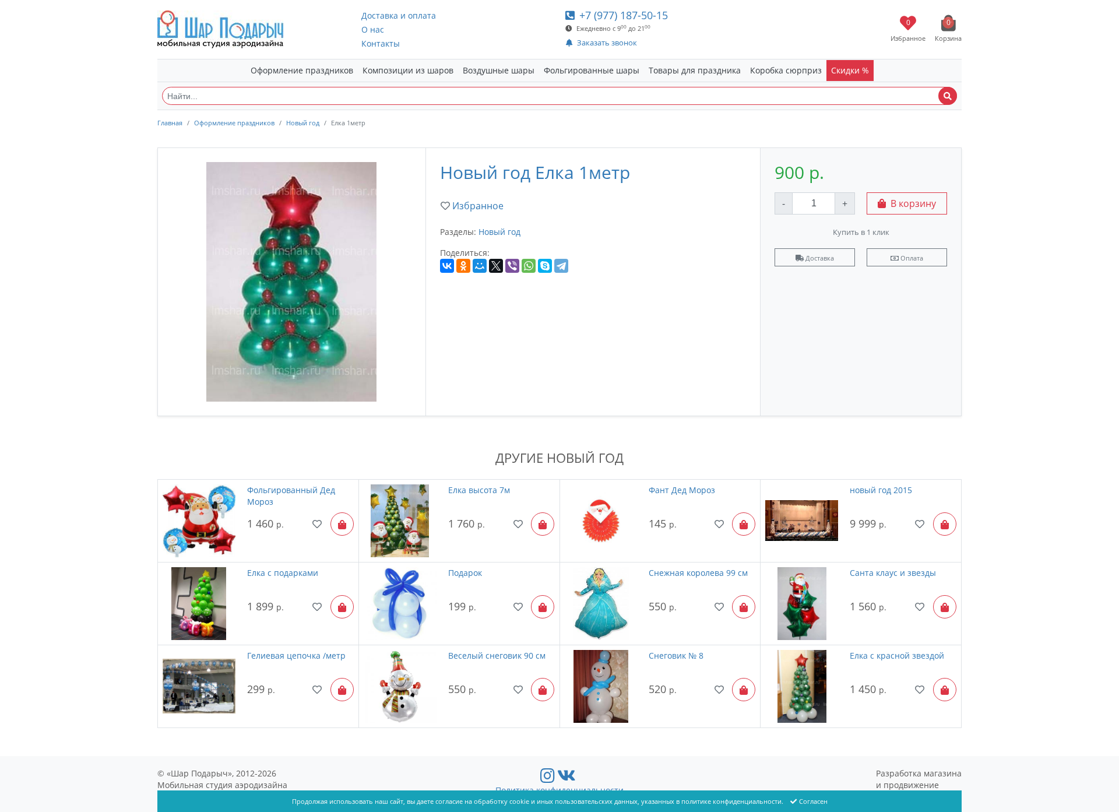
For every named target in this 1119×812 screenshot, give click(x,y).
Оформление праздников (302, 70)
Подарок (465, 572)
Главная (169, 122)
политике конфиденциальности (731, 801)
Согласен (813, 801)
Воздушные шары (498, 70)
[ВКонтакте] (447, 266)
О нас (372, 29)
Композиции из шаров (408, 70)
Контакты (380, 43)
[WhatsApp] (529, 266)
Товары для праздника (695, 70)
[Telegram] (561, 266)
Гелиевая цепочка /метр (296, 655)
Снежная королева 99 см (698, 572)
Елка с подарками (282, 572)
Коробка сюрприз (786, 70)
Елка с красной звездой (897, 655)
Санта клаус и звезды (893, 572)
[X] (496, 266)
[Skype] (545, 266)
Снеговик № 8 (676, 655)
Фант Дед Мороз (682, 489)
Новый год (302, 122)
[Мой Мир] (480, 266)
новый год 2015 (881, 489)
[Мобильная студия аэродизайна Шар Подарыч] (220, 29)
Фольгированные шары (591, 70)
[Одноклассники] (463, 266)
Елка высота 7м (479, 489)
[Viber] (512, 266)
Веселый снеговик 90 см (497, 655)
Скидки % (850, 70)
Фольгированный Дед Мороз (291, 495)
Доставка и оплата (398, 15)
